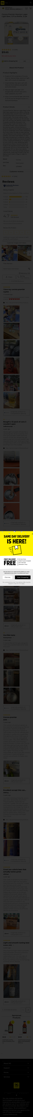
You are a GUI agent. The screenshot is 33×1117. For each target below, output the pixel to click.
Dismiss (7, 577)
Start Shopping (22, 577)
